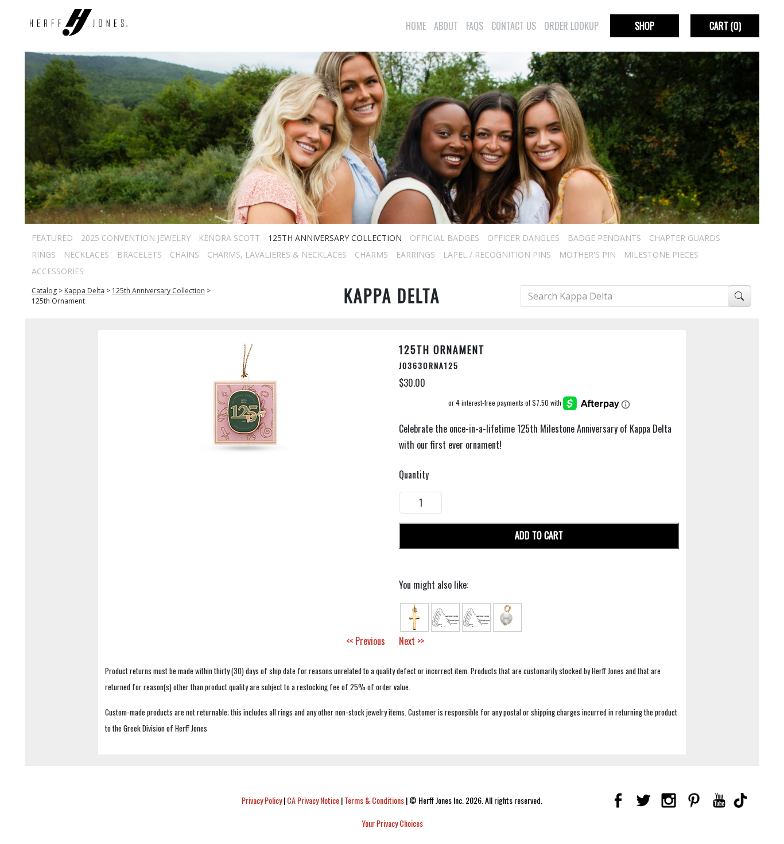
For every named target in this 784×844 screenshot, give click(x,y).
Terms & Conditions (374, 800)
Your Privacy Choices (392, 823)
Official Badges (444, 237)
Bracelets (139, 254)
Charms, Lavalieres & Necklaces (277, 254)
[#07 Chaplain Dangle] (414, 616)
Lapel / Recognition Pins (497, 254)
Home (416, 26)
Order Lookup (571, 26)
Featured (52, 237)
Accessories (58, 271)
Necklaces (86, 254)
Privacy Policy (262, 800)
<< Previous (365, 641)
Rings (44, 254)
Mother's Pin (587, 254)
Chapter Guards (684, 237)
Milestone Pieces (661, 254)
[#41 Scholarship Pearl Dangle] (507, 616)
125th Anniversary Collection (335, 237)
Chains (184, 254)
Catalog (44, 290)
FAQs (474, 26)
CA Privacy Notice (313, 800)
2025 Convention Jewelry (136, 237)
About (446, 26)
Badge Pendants (604, 237)
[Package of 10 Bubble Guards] (445, 616)
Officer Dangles (523, 237)
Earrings (415, 254)
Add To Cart (539, 535)
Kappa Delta (84, 290)
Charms (371, 254)
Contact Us (513, 26)
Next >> (411, 641)
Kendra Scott (229, 237)
